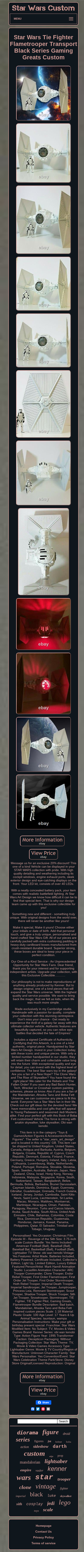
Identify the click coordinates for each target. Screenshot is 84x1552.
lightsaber (56, 1461)
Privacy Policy (43, 1537)
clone (25, 1487)
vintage (46, 1486)
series (23, 1439)
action (24, 1447)
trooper (64, 1479)
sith (19, 1504)
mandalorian (30, 1462)
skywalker (66, 1496)
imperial (21, 1496)
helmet (58, 1441)
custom (34, 1453)
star (44, 1477)
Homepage (43, 1525)
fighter (64, 1488)
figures (39, 1441)
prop (60, 1455)
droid (66, 1433)
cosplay (34, 1504)
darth (60, 1446)
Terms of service (43, 1543)
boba (68, 1441)
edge (51, 1456)
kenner (57, 1468)
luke (51, 1496)
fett (49, 1441)
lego (65, 1502)
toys (36, 1510)
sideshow (40, 1446)
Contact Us (43, 1531)
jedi (50, 1503)
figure (50, 1431)
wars (24, 1477)
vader (39, 1470)
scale (48, 1509)
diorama (27, 1433)
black (36, 1494)
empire (25, 1470)
